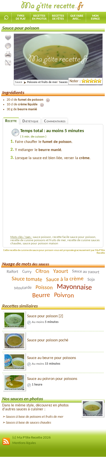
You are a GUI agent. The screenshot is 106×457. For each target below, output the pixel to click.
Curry (27, 271)
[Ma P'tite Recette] (53, 6)
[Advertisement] (55, 199)
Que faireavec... (76, 17)
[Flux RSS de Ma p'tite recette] (6, 444)
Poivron (64, 295)
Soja (90, 279)
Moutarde (23, 287)
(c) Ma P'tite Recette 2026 (31, 438)
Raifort (12, 272)
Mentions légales (24, 443)
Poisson (44, 288)
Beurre (41, 295)
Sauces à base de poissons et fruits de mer (34, 417)
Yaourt (60, 271)
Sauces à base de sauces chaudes (28, 423)
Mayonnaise (74, 287)
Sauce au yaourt (86, 272)
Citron (42, 271)
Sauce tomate (26, 279)
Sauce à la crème (65, 279)
